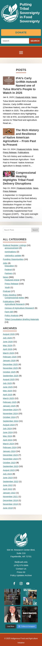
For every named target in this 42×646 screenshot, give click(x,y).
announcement (12, 248)
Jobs (5, 263)
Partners (9, 273)
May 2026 (7, 345)
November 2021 (10, 496)
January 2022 (9, 493)
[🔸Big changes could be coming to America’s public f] (12, 614)
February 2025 (10, 402)
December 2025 (10, 364)
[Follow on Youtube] (28, 584)
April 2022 (7, 489)
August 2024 (9, 425)
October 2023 (9, 462)
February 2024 (10, 447)
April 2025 (7, 394)
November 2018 (10, 504)
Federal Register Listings (14, 245)
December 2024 (10, 410)
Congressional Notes (14, 298)
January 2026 (9, 360)
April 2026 (7, 349)
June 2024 (8, 432)
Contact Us (21, 569)
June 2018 (8, 508)
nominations (10, 252)
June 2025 (8, 387)
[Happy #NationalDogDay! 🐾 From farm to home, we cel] (30, 597)
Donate (21, 32)
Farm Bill (9, 312)
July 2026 (7, 338)
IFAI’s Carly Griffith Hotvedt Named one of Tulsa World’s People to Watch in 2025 (20, 85)
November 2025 (10, 368)
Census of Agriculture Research (19, 308)
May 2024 (7, 436)
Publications (23, 152)
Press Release (10, 152)
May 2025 (7, 391)
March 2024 (8, 444)
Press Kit (21, 572)
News (34, 97)
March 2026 (8, 353)
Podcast (6, 291)
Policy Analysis (12, 315)
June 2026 (8, 341)
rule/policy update (13, 255)
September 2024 (10, 421)
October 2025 (9, 372)
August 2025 (9, 379)
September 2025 (10, 376)
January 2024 (9, 451)
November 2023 (10, 459)
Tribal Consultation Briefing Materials (22, 319)
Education (9, 266)
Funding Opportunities (13, 259)
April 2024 (7, 440)
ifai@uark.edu (21, 562)
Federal (8, 269)
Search (35, 230)
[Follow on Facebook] (14, 584)
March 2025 (8, 398)
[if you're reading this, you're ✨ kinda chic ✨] (12, 597)
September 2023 (10, 466)
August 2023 (9, 470)
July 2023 (7, 474)
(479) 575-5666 (21, 565)
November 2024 (10, 413)
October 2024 (9, 417)
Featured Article (23, 97)
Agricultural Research (15, 304)
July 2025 (7, 383)
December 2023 (10, 455)
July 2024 (7, 428)
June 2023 (8, 478)
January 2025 (9, 406)
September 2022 (10, 481)
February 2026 (10, 357)
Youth (7, 287)
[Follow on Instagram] (21, 584)
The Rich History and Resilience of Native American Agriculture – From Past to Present (21, 137)
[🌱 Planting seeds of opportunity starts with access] (30, 614)
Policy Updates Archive (21, 575)
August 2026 (9, 334)
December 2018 (10, 500)
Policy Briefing (9, 295)
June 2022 (8, 485)
